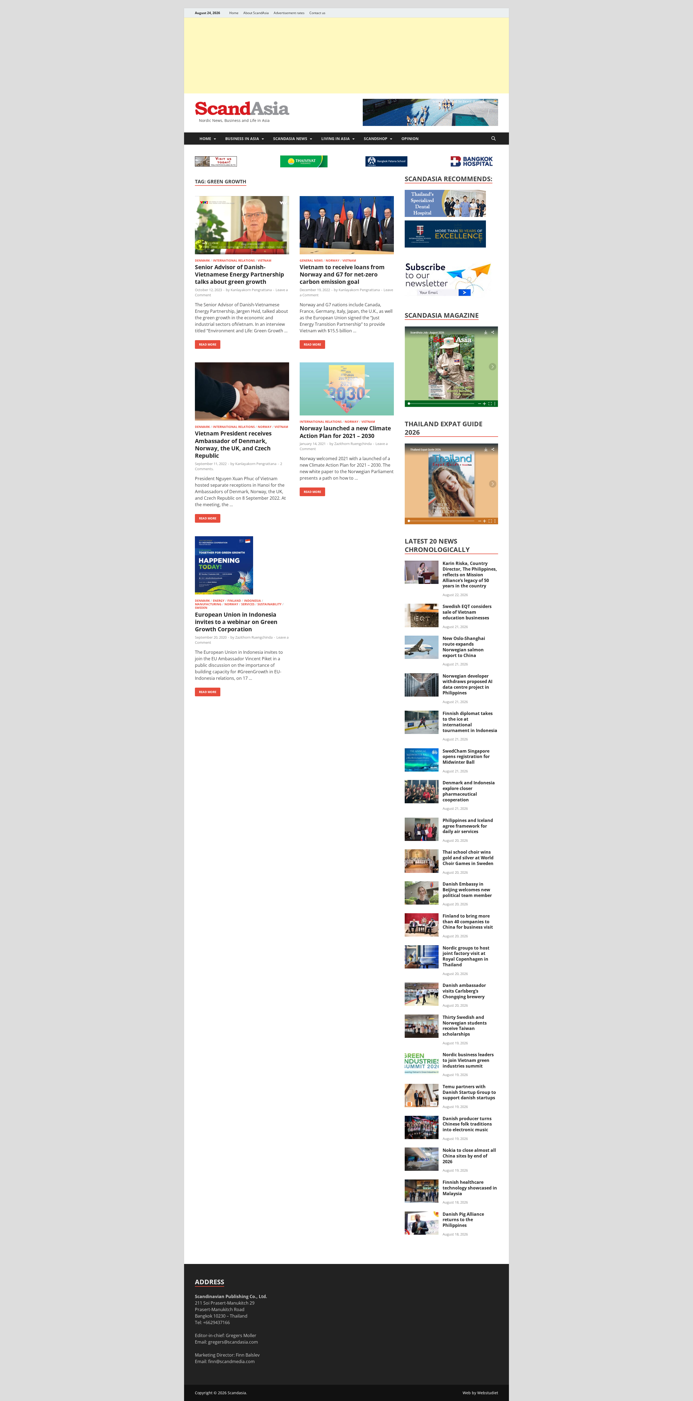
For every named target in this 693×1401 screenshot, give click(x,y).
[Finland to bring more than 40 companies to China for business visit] (422, 916)
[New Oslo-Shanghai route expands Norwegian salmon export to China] (422, 639)
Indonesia (252, 601)
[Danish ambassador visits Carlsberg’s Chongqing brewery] (422, 986)
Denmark (202, 260)
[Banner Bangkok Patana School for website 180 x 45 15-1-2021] (386, 165)
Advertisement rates (289, 13)
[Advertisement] (346, 55)
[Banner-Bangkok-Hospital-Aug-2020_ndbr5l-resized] (472, 165)
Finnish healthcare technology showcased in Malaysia (470, 1188)
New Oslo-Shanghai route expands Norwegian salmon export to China (464, 646)
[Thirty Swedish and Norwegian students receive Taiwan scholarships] (422, 1018)
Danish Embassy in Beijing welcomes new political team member (467, 889)
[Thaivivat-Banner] (304, 166)
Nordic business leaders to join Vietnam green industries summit (468, 1060)
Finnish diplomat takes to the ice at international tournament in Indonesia (470, 721)
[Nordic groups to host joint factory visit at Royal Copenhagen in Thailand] (422, 948)
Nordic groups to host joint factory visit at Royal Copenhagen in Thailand (466, 956)
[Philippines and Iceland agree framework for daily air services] (422, 821)
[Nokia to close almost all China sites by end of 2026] (422, 1151)
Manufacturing (208, 604)
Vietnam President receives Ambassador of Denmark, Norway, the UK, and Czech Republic (233, 444)
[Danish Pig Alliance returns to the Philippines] (422, 1215)
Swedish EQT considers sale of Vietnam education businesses (467, 612)
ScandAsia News (290, 138)
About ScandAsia (256, 13)
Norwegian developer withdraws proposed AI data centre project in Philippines (467, 684)
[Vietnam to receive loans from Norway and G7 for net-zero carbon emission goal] (347, 226)
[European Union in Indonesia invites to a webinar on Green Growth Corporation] (242, 566)
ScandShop (375, 138)
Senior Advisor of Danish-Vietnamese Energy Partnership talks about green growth (239, 274)
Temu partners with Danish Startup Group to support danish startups (469, 1092)
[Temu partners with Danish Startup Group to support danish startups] (422, 1087)
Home (233, 13)
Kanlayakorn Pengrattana (251, 289)
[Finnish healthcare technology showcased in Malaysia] (422, 1183)
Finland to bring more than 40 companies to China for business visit (468, 921)
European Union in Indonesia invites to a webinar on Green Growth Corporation (236, 622)
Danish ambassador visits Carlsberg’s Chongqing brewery (464, 991)
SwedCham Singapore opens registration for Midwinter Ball (466, 756)
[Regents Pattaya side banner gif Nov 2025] (445, 246)
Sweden (201, 608)
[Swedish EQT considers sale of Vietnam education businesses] (422, 607)
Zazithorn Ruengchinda (353, 443)
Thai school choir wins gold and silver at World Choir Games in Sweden (468, 857)
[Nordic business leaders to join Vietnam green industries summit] (422, 1055)
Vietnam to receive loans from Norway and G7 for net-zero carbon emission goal (342, 274)
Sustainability (269, 604)
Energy (218, 601)
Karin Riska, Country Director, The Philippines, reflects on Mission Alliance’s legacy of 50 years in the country (470, 574)
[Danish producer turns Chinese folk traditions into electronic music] (422, 1119)
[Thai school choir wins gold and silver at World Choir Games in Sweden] (422, 853)
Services (247, 604)
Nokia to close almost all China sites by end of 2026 (469, 1156)
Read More (205, 343)
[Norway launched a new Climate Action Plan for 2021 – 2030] (347, 389)
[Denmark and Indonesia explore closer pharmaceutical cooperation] (422, 783)
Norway (332, 260)
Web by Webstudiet (480, 1392)
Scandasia (237, 1392)
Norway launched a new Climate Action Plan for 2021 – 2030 (345, 431)
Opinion (410, 138)
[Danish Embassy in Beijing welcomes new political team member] (422, 885)
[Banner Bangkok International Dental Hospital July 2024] (445, 215)
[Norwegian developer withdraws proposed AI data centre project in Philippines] (422, 677)
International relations (234, 260)
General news (311, 260)
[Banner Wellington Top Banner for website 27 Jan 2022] (216, 165)
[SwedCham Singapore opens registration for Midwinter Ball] (422, 752)
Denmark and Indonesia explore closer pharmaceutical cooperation (469, 791)
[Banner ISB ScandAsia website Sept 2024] (430, 124)
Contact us (317, 13)
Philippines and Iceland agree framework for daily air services (468, 826)
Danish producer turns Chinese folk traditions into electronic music (467, 1124)
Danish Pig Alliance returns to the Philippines (463, 1219)
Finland (234, 601)
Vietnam (264, 260)
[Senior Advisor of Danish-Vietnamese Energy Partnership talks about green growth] (242, 226)
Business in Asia (242, 138)
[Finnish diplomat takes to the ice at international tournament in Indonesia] (422, 714)
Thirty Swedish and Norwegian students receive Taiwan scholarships (465, 1025)
